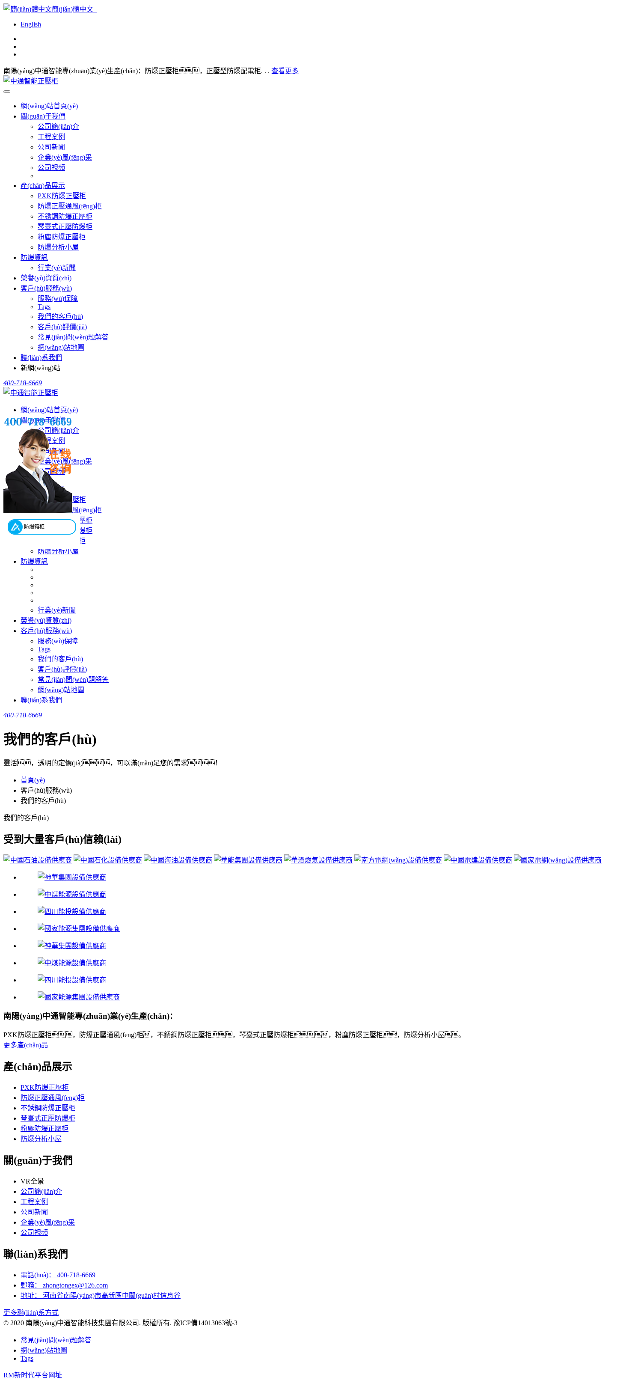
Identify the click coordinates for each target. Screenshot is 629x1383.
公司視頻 (51, 167)
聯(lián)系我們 (41, 357)
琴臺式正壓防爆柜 (65, 226)
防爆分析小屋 (58, 247)
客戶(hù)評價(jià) (62, 326)
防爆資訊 (34, 257)
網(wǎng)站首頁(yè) (49, 106)
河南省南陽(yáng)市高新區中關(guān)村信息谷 (101, 1295)
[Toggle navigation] (6, 91)
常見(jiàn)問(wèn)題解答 (73, 337)
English (31, 24)
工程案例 (51, 136)
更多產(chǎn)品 (25, 1045)
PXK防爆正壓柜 (62, 195)
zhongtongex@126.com (64, 1285)
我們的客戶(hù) (60, 316)
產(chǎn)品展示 (43, 185)
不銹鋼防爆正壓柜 (65, 216)
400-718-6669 (58, 1275)
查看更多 (285, 70)
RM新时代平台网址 (32, 1375)
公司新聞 (51, 147)
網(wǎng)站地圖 (61, 347)
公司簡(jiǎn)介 (58, 126)
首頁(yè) (33, 780)
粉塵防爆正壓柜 (62, 237)
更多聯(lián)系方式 (31, 1312)
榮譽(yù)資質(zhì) (46, 278)
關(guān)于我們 (43, 116)
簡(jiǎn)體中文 (74, 9)
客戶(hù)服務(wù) (46, 288)
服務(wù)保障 (58, 298)
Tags (44, 306)
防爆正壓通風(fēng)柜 (70, 206)
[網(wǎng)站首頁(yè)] (30, 81)
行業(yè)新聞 (57, 267)
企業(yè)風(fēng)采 (65, 157)
